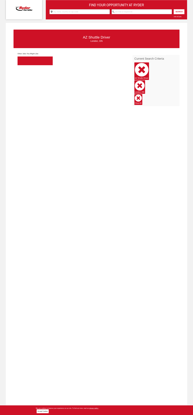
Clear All (138, 103)
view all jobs (178, 16)
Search (179, 12)
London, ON (139, 92)
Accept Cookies (43, 411)
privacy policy (94, 408)
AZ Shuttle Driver (141, 78)
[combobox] (79, 11)
